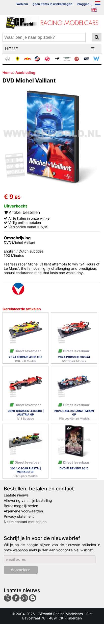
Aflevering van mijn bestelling (28, 500)
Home (8, 72)
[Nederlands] (97, 3)
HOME (11, 48)
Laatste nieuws (16, 495)
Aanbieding (25, 72)
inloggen (83, 4)
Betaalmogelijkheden (21, 506)
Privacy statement (19, 516)
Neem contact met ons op (25, 521)
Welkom (22, 4)
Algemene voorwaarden (23, 511)
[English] (94, 10)
